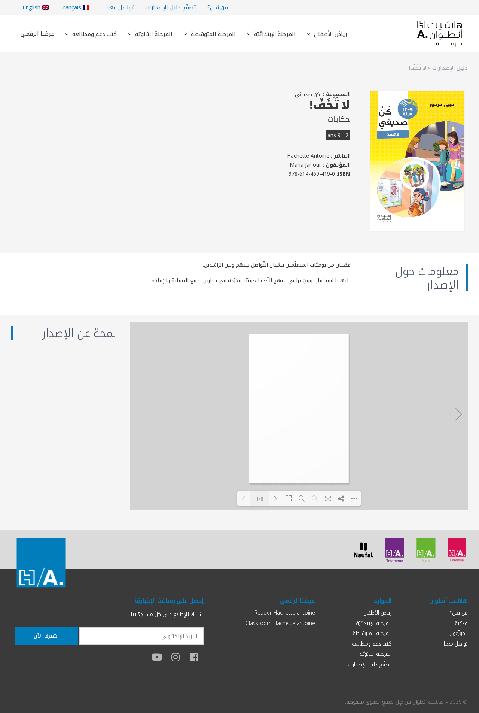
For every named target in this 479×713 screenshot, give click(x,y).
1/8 (259, 498)
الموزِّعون (458, 633)
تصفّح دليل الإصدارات (170, 7)
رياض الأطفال (330, 33)
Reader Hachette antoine (284, 612)
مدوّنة (461, 622)
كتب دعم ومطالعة (94, 33)
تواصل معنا (120, 7)
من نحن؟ (217, 7)
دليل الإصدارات (450, 67)
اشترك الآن (46, 635)
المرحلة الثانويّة (154, 33)
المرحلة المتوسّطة (213, 33)
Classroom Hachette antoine (280, 622)
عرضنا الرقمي (37, 33)
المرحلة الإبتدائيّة (275, 33)
